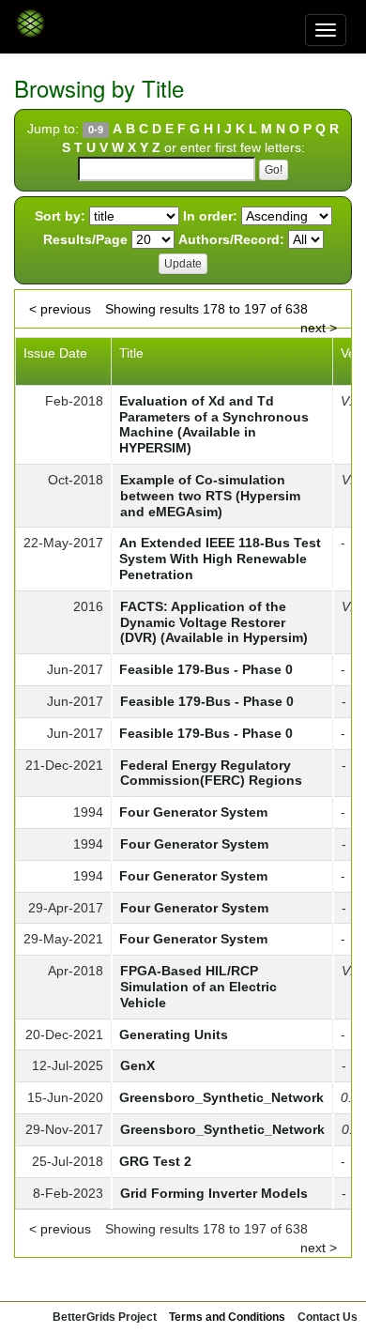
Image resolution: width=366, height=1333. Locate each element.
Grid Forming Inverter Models (214, 1193)
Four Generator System (193, 812)
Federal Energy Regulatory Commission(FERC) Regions (211, 773)
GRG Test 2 (155, 1161)
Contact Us (327, 1317)
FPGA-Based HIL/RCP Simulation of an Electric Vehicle (198, 986)
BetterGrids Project (105, 1317)
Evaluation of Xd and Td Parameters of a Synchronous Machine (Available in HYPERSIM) (214, 424)
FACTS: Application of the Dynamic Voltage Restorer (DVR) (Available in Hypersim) (214, 622)
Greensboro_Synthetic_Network (221, 1097)
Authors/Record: (231, 239)
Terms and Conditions (227, 1317)
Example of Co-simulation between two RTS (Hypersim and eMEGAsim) (210, 495)
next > (318, 327)
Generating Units (173, 1034)
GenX (137, 1065)
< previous (60, 308)
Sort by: (60, 215)
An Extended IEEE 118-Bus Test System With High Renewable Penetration (220, 558)
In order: (210, 215)
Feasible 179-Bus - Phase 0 (206, 669)
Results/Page (85, 239)
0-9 (95, 129)
